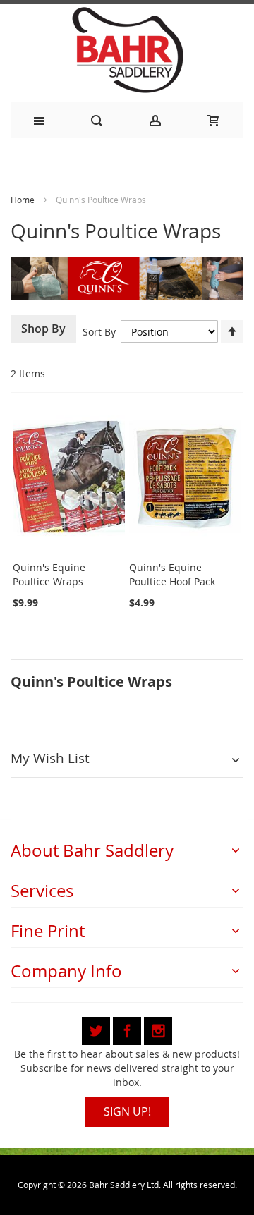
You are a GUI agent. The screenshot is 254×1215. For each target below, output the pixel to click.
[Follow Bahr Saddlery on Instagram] (158, 1028)
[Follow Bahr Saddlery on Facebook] (128, 1028)
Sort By (99, 331)
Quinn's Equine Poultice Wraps (49, 574)
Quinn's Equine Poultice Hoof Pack (172, 574)
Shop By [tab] (43, 328)
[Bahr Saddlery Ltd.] (127, 51)
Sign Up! (127, 1111)
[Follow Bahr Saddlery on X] (97, 1028)
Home (23, 199)
